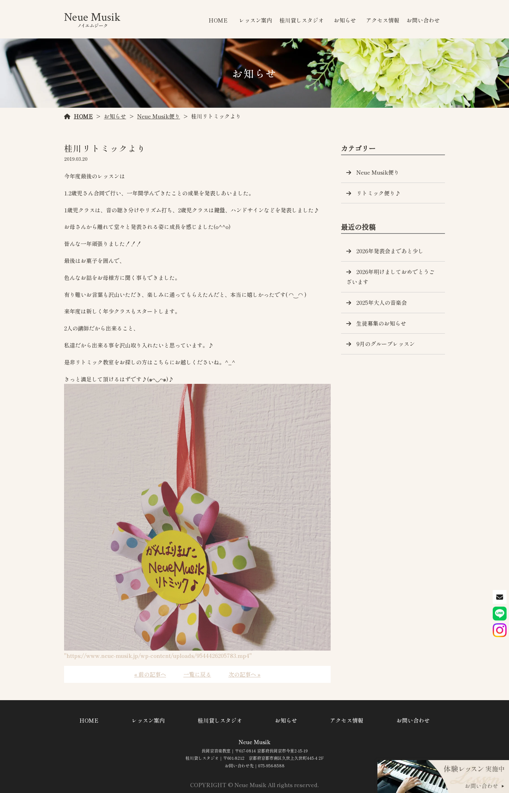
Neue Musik (254, 742)
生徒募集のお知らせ (381, 323)
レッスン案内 (255, 20)
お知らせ (345, 20)
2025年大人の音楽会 (381, 302)
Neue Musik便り (158, 116)
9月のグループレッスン (385, 344)
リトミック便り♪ (378, 193)
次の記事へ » (245, 674)
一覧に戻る (197, 674)
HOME (217, 20)
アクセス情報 (382, 20)
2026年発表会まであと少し (389, 251)
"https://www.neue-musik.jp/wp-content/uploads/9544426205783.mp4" (158, 655)
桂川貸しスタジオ (301, 20)
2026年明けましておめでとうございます (390, 276)
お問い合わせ (423, 20)
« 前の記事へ (150, 674)
